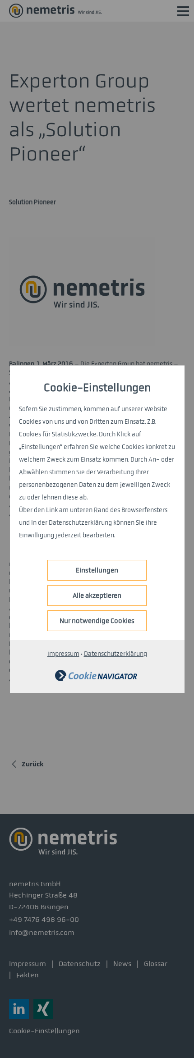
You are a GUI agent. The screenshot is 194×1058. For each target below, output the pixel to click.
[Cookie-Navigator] (96, 679)
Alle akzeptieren (97, 595)
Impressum (63, 654)
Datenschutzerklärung (115, 654)
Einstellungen (97, 570)
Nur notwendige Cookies (97, 621)
